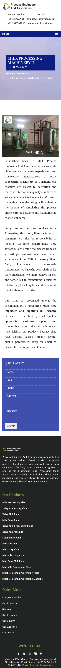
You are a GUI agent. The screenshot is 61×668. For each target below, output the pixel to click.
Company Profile (11, 597)
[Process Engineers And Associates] (12, 6)
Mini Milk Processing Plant (17, 567)
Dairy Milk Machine (12, 532)
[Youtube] (30, 654)
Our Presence (9, 615)
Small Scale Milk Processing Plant (20, 573)
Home (9, 73)
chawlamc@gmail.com (40, 23)
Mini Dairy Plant (11, 549)
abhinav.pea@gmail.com (40, 19)
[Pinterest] (41, 654)
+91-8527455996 (16, 19)
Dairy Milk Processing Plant (17, 526)
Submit (11, 425)
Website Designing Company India (37, 665)
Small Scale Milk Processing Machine (22, 579)
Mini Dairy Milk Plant (13, 561)
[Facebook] (19, 654)
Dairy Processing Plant (15, 508)
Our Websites (9, 627)
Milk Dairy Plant (11, 520)
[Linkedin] (36, 654)
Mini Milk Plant (10, 543)
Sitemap (7, 609)
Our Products (23, 73)
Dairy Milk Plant (11, 514)
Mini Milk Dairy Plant (13, 555)
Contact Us (8, 632)
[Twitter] (25, 654)
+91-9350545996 (16, 23)
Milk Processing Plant (14, 502)
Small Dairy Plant (11, 537)
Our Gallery (8, 621)
